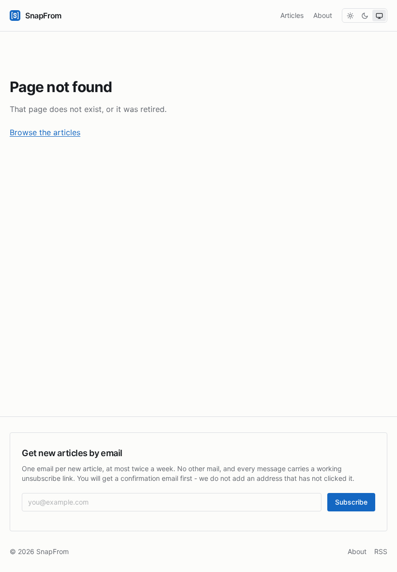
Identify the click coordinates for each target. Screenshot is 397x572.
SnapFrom (43, 15)
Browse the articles (45, 132)
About (322, 15)
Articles (292, 15)
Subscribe (351, 502)
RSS (380, 551)
